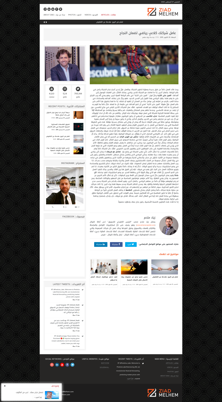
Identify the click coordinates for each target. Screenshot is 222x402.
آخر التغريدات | (69, 284)
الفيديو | (91, 15)
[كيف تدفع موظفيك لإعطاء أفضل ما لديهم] (134, 266)
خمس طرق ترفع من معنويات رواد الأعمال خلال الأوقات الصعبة (164, 278)
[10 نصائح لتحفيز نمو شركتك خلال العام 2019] (103, 266)
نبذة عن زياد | (54, 15)
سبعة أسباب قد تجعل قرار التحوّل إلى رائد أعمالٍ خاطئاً (58, 113)
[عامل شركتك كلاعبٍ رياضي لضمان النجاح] (134, 64)
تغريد (129, 244)
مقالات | (108, 15)
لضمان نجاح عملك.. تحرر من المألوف (29, 392)
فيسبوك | (73, 216)
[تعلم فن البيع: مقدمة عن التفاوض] (78, 139)
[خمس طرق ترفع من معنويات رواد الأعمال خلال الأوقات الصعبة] (164, 266)
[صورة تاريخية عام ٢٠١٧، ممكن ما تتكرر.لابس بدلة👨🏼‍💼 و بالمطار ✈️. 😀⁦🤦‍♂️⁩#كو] (64, 185)
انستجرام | (73, 163)
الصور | (74, 15)
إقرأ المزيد (38, 397)
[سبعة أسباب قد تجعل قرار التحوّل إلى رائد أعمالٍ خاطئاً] (78, 115)
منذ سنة (76, 299)
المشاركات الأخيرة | (66, 106)
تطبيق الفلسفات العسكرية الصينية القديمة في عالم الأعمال (58, 125)
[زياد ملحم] (65, 64)
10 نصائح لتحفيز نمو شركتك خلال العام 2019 (103, 278)
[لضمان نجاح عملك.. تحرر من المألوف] (52, 395)
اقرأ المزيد (130, 378)
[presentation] (46, 22)
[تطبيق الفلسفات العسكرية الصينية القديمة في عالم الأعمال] (78, 127)
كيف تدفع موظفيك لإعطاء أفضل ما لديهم (134, 278)
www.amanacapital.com (146, 225)
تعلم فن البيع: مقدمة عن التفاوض (111, 22)
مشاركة (115, 244)
